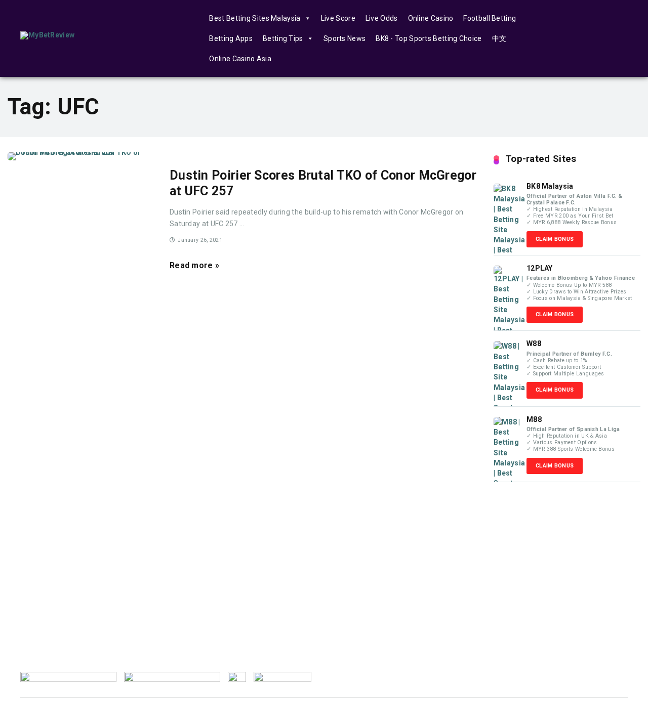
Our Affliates (557, 677)
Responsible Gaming (434, 677)
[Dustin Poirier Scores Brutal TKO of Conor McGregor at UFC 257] (81, 156)
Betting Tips (283, 38)
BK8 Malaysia (550, 186)
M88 (534, 419)
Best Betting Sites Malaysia (254, 18)
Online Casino (431, 18)
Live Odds (382, 18)
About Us (369, 677)
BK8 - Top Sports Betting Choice (428, 38)
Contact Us (501, 677)
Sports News (344, 38)
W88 (533, 343)
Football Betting (489, 18)
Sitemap (608, 677)
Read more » (194, 265)
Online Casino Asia (240, 59)
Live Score (338, 18)
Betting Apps (231, 38)
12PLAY (539, 268)
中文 (499, 38)
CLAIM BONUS (555, 239)
